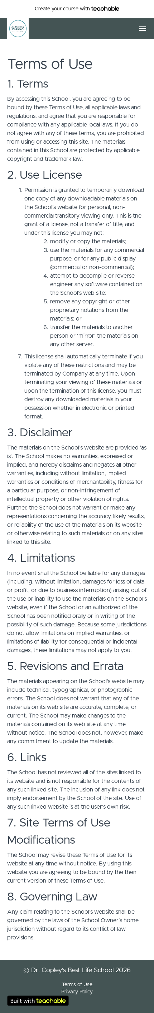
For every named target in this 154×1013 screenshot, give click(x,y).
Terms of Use (77, 984)
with (63, 8)
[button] (142, 28)
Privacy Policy (77, 991)
